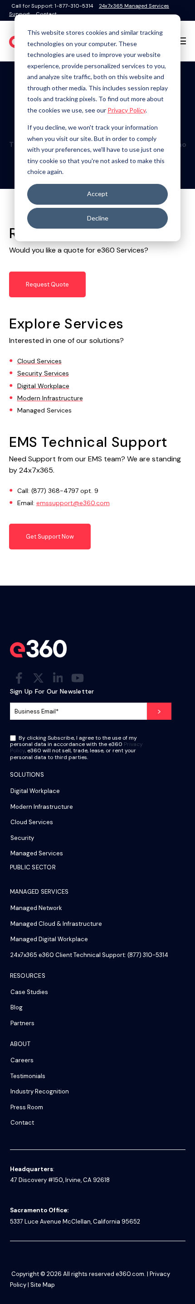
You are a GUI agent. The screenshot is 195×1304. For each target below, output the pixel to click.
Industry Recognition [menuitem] (39, 1091)
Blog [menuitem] (16, 1007)
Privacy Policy (126, 110)
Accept (97, 193)
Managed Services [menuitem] (36, 853)
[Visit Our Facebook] (19, 678)
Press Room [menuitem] (26, 1107)
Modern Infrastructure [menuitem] (41, 807)
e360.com (130, 1274)
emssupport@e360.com (73, 503)
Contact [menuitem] (22, 1122)
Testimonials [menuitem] (27, 1076)
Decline (97, 218)
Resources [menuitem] (27, 976)
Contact (46, 14)
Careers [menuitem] (22, 1060)
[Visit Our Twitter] (38, 678)
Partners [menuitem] (22, 1023)
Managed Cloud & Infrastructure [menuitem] (56, 924)
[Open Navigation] (181, 41)
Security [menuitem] (22, 838)
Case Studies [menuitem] (29, 992)
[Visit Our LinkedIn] (58, 678)
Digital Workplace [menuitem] (35, 791)
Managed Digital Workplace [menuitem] (49, 939)
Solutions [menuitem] (27, 775)
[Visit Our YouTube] (77, 678)
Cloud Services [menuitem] (31, 822)
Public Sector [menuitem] (33, 867)
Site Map (42, 1285)
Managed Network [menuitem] (36, 908)
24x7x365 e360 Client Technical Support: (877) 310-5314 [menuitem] (89, 955)
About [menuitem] (20, 1044)
